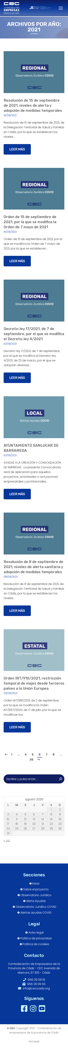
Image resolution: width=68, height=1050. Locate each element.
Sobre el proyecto (36, 889)
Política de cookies (36, 944)
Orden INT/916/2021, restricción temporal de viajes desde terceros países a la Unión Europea (34, 683)
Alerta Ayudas (36, 901)
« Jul (7, 840)
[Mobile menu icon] (58, 8)
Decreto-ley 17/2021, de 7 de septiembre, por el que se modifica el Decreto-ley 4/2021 (34, 334)
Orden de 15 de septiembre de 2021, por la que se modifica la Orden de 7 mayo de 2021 (30, 222)
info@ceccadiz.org (36, 988)
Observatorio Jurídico (35, 895)
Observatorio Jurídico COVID (36, 907)
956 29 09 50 (36, 984)
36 (31, 760)
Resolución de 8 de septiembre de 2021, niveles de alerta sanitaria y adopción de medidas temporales (33, 567)
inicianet (34, 1041)
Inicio (36, 883)
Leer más (17, 149)
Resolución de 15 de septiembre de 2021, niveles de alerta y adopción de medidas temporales (33, 105)
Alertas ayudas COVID (35, 912)
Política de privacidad (35, 938)
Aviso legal (36, 932)
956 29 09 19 (36, 980)
